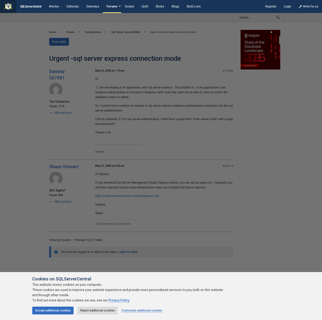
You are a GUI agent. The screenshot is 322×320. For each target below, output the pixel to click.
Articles (54, 6)
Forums (112, 6)
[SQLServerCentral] (8, 6)
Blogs (175, 6)
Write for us (310, 6)
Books (160, 6)
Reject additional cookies (97, 310)
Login (287, 6)
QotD (145, 6)
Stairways (92, 6)
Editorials (73, 6)
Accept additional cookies (53, 310)
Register (270, 6)
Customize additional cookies (141, 310)
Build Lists (194, 6)
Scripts (129, 6)
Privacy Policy (119, 300)
